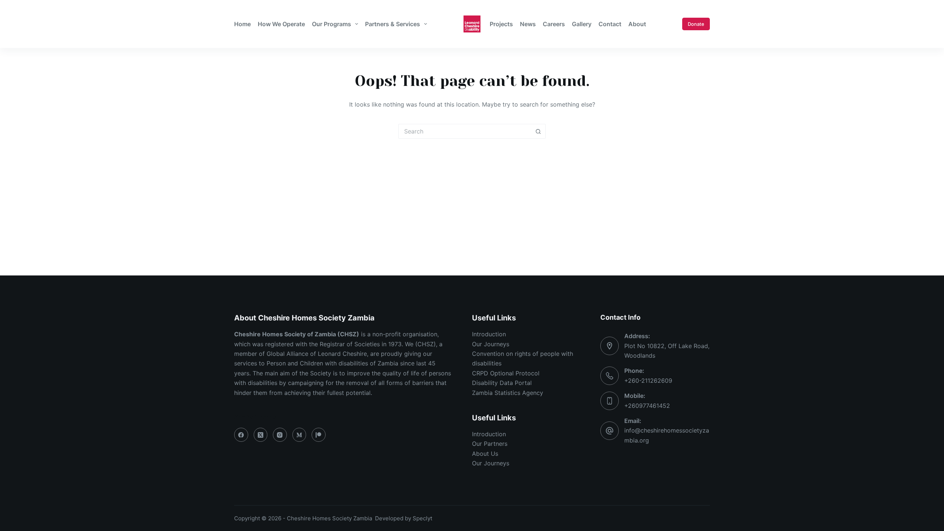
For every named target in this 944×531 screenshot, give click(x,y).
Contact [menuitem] (609, 24)
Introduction (489, 334)
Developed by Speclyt (403, 518)
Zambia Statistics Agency (507, 392)
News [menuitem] (528, 24)
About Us (485, 453)
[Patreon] (319, 435)
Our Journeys (490, 344)
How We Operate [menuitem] (281, 24)
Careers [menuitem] (554, 24)
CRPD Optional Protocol (505, 373)
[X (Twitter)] (261, 435)
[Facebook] (241, 435)
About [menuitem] (637, 24)
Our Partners (489, 443)
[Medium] (299, 435)
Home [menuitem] (242, 24)
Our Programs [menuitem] (331, 24)
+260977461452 (647, 405)
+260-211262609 (648, 380)
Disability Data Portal (502, 382)
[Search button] (538, 131)
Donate (696, 24)
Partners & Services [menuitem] (392, 24)
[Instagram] (280, 435)
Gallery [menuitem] (581, 24)
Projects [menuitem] (501, 24)
